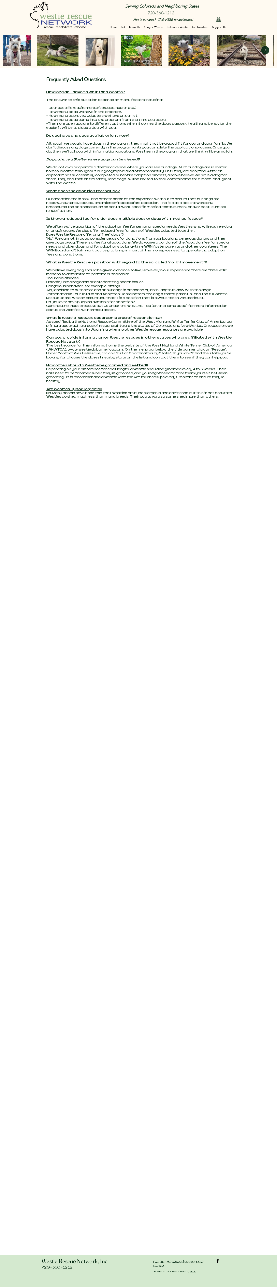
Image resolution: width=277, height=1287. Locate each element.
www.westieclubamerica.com (95, 349)
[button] (218, 19)
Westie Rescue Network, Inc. (74, 1261)
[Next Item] (265, 50)
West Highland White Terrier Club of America (192, 345)
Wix (192, 1271)
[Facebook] (217, 1261)
